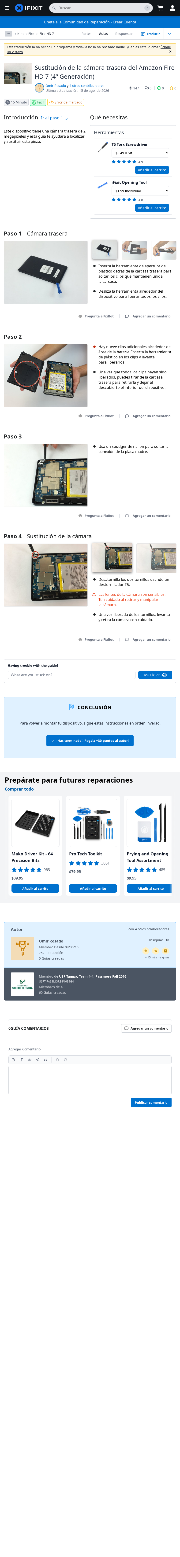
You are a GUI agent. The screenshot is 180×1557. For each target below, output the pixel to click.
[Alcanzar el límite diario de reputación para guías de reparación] (165, 951)
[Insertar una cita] (45, 1059)
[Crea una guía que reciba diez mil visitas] (155, 951)
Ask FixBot (152, 675)
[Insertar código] (29, 1059)
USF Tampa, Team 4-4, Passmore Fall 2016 (92, 976)
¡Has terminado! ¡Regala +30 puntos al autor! (92, 740)
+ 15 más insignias (157, 957)
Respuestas (124, 33)
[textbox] (90, 1080)
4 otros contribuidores (86, 85)
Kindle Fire (25, 33)
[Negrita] (13, 1059)
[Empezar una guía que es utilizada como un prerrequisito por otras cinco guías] (146, 951)
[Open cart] (160, 8)
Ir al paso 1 (52, 118)
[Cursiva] (21, 1059)
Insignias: (159, 940)
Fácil (40, 102)
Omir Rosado (55, 85)
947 (136, 88)
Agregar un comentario (147, 659)
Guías (103, 33)
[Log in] (172, 8)
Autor (17, 929)
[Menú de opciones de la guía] (169, 33)
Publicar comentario (151, 1102)
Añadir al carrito (152, 170)
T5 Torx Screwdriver (130, 144)
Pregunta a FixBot (99, 316)
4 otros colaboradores (152, 929)
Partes (86, 33)
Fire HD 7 (47, 33)
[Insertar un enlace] (37, 1059)
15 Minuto (19, 102)
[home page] (29, 8)
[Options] (8, 34)
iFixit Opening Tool (129, 182)
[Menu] (7, 8)
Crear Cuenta (124, 22)
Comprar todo (19, 789)
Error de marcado (68, 102)
